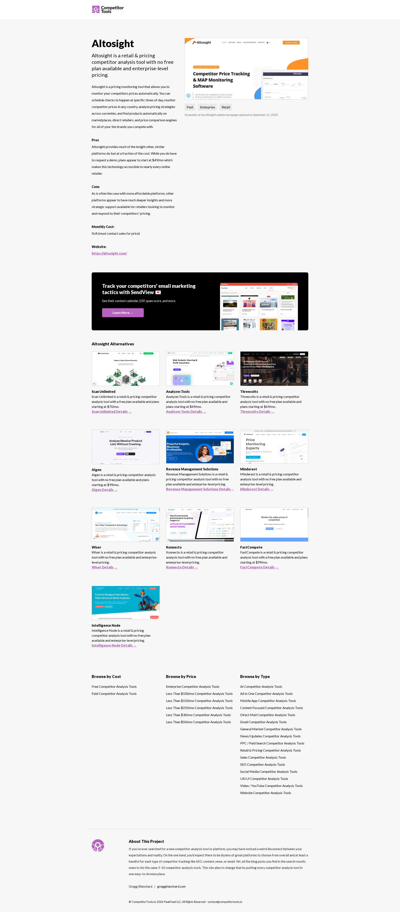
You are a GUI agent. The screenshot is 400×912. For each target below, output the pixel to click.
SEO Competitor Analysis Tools (262, 764)
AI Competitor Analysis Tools (261, 686)
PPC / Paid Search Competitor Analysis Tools (272, 743)
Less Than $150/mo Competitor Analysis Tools (199, 701)
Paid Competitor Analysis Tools (114, 693)
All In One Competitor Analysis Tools (266, 693)
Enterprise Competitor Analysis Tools (192, 686)
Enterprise (207, 107)
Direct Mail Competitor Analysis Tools (267, 715)
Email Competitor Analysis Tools (263, 722)
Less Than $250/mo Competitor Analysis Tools (199, 708)
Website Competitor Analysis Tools (265, 793)
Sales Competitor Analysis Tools (263, 757)
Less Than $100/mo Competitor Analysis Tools (199, 693)
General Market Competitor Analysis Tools (271, 729)
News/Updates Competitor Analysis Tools (270, 736)
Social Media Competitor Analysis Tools (268, 771)
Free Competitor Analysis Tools (114, 686)
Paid (190, 107)
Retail (226, 107)
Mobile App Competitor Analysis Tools (268, 701)
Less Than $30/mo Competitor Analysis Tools (198, 715)
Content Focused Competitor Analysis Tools (271, 708)
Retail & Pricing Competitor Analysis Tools (270, 750)
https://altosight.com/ (109, 253)
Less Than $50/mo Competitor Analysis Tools (198, 722)
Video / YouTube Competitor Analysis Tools (271, 786)
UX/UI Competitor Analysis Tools (264, 778)
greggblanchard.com (171, 886)
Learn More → (122, 312)
